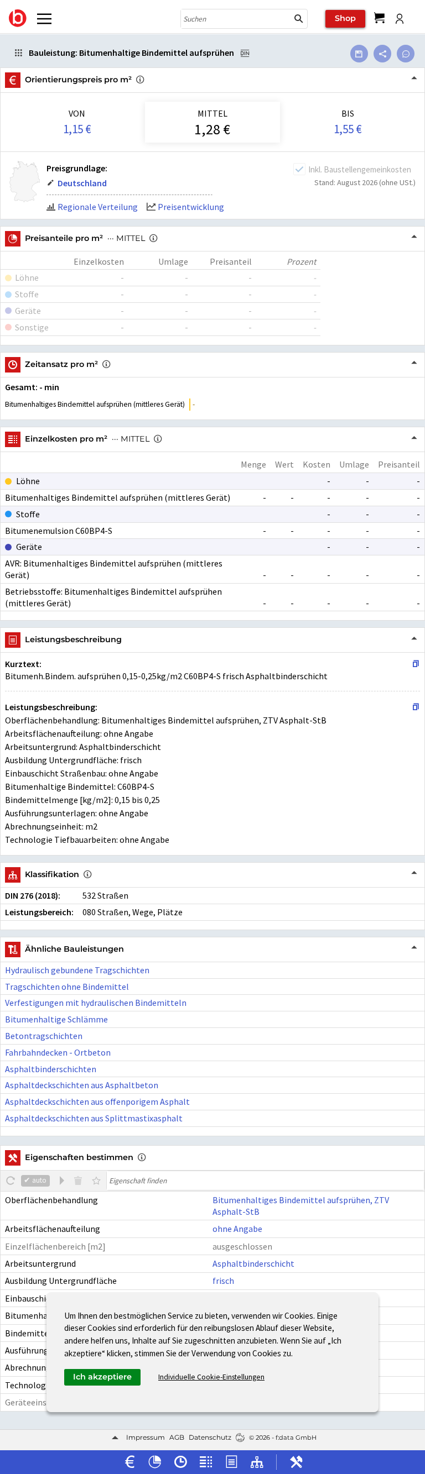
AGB (176, 1437)
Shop (345, 18)
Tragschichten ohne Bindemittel (67, 986)
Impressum (145, 1437)
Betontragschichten (43, 1035)
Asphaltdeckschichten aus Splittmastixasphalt (94, 1118)
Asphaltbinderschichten (50, 1068)
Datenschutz (210, 1437)
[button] (299, 19)
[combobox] (236, 18)
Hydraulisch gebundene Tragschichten (77, 969)
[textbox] (265, 1180)
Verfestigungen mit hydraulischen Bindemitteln (95, 1002)
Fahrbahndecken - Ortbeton (58, 1052)
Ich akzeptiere (102, 1377)
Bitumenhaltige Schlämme (56, 1019)
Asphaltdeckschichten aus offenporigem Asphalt (97, 1101)
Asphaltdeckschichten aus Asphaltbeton (81, 1084)
